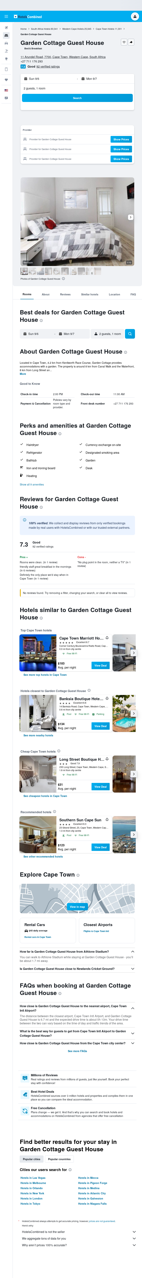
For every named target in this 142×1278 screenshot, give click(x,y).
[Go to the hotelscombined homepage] (27, 16)
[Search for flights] (6, 27)
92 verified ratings (48, 66)
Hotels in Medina (88, 1188)
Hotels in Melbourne (33, 1183)
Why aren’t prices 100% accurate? (44, 1245)
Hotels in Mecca (88, 1178)
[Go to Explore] (6, 58)
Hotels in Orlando (32, 1188)
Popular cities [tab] (31, 1159)
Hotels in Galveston (90, 1198)
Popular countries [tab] (59, 1159)
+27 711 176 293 (32, 61)
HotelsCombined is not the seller (43, 1232)
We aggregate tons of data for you (44, 1238)
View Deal (100, 665)
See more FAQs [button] (77, 1051)
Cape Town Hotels (105, 28)
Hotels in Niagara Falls (92, 1203)
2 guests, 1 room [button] (34, 88)
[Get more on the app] (6, 69)
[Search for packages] (6, 51)
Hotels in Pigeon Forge (92, 1183)
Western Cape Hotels (73, 28)
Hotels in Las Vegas (33, 1178)
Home (24, 28)
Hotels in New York (32, 1193)
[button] (6, 16)
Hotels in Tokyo (30, 1203)
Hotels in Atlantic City (92, 1193)
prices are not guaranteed (102, 1221)
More (23, 374)
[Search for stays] (6, 35)
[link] (45, 674)
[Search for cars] (6, 43)
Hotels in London (32, 1198)
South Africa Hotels (40, 28)
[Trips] (6, 80)
